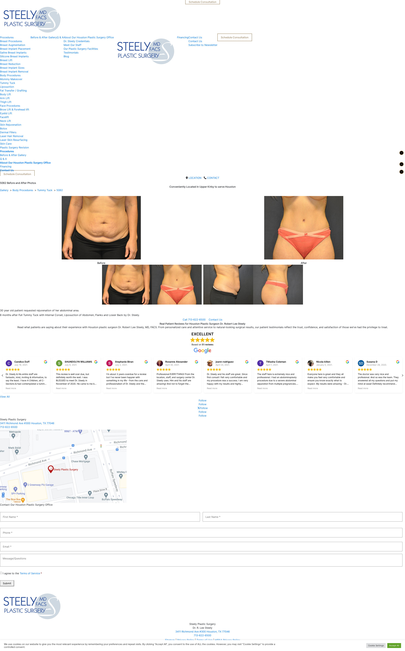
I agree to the (22, 573)
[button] (402, 375)
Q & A (60, 37)
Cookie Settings (376, 645)
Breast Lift (6, 60)
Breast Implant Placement (15, 48)
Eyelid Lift (6, 113)
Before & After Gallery (44, 37)
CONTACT (213, 177)
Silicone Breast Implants (14, 56)
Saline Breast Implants (13, 52)
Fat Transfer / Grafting (13, 90)
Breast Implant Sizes (12, 67)
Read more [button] (11, 388)
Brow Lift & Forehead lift (14, 109)
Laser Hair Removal (11, 136)
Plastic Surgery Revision (14, 147)
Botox (3, 128)
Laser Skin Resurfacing (13, 139)
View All (5, 396)
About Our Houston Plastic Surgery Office (89, 37)
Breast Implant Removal (14, 71)
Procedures (7, 37)
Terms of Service (30, 573)
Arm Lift (5, 98)
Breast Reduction (10, 63)
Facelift (4, 117)
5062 (59, 190)
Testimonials (71, 52)
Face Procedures (10, 105)
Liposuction (7, 86)
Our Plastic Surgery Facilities (81, 48)
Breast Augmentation (12, 45)
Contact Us (195, 37)
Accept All (394, 645)
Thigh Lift (5, 101)
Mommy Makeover (11, 79)
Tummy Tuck (7, 82)
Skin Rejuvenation (10, 124)
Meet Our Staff (72, 45)
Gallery (4, 190)
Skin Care (6, 143)
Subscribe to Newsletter (202, 45)
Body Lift (5, 94)
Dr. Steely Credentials (77, 41)
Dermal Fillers (8, 132)
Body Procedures (10, 75)
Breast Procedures (11, 41)
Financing (182, 37)
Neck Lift (5, 120)
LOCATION (195, 177)
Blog (66, 56)
